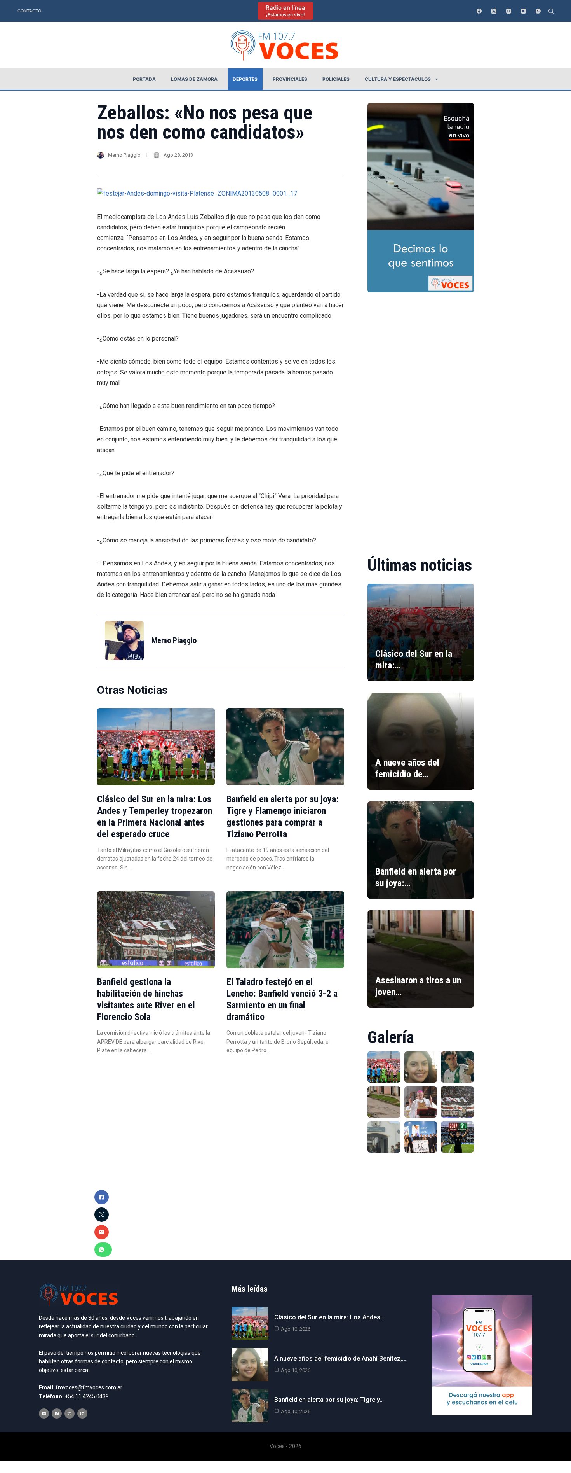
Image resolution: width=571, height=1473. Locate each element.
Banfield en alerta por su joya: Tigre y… (329, 1399)
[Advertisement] (420, 418)
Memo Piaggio (124, 155)
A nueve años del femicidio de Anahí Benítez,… (340, 1358)
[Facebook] (479, 11)
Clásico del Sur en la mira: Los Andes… (329, 1317)
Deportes (245, 79)
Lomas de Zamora (194, 79)
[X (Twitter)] (493, 11)
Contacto (29, 11)
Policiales (336, 79)
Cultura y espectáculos (398, 79)
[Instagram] (508, 11)
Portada (144, 79)
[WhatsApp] (538, 11)
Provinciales (290, 79)
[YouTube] (523, 11)
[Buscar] (551, 11)
